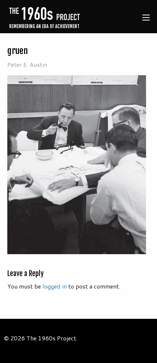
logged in (54, 286)
